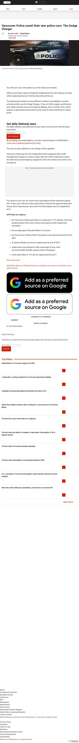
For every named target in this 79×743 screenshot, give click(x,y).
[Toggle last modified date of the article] (29, 36)
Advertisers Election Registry (11, 710)
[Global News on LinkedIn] (15, 671)
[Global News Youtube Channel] (15, 655)
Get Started (13, 136)
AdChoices (74, 741)
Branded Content (6, 695)
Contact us (4, 697)
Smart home (4, 707)
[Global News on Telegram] (15, 687)
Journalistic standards (41, 317)
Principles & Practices (8, 692)
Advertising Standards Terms (11, 732)
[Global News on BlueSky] (46, 687)
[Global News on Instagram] (46, 655)
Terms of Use (5, 727)
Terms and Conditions (16, 143)
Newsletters (4, 702)
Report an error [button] (41, 323)
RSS (1, 700)
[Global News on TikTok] (46, 671)
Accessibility (5, 737)
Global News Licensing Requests (12, 712)
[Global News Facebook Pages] (15, 639)
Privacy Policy (35, 143)
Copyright (4, 724)
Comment (14, 320)
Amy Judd (14, 33)
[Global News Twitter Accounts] (46, 639)
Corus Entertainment (8, 734)
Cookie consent (6, 715)
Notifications (5, 705)
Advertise (3, 729)
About (2, 690)
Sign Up (6, 349)
